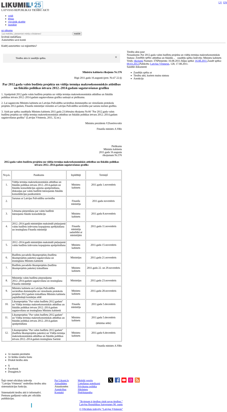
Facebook (13, 368)
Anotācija (138, 78)
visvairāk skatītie (16, 21)
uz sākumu (7, 30)
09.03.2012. (133, 63)
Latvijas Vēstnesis (159, 63)
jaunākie (12, 24)
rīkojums (138, 60)
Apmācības (60, 389)
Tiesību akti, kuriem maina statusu (151, 75)
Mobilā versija (85, 380)
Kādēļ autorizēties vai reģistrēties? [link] (19, 45)
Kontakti (59, 392)
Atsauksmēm (61, 386)
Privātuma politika (87, 386)
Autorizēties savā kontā (13, 39)
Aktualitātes (61, 383)
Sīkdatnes (83, 389)
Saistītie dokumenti (137, 66)
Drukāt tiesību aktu (18, 360)
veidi (10, 15)
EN (225, 2)
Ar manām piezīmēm (19, 354)
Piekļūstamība (85, 392)
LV (220, 2)
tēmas (11, 18)
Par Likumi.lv (62, 380)
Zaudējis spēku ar (142, 72)
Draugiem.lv (14, 371)
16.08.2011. (201, 60)
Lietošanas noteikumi (89, 383)
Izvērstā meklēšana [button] (11, 36)
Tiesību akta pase (136, 51)
